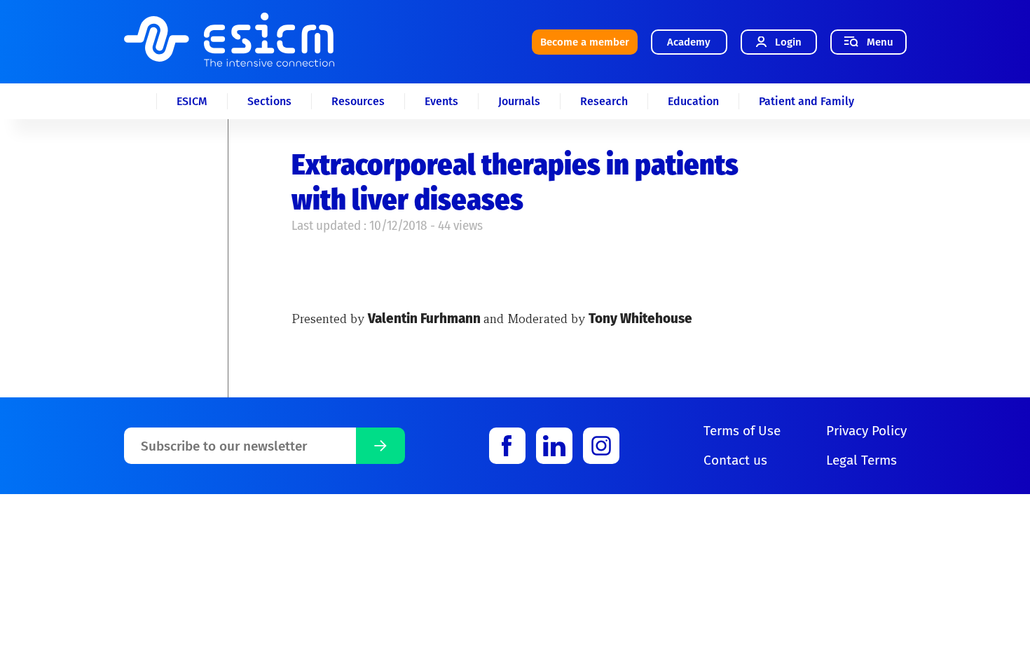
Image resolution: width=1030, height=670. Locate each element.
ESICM (192, 101)
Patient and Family (806, 101)
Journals (519, 101)
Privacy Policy (866, 431)
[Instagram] (601, 446)
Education (693, 101)
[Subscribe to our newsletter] (380, 446)
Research (604, 101)
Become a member (584, 42)
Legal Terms (861, 460)
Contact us (735, 460)
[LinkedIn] (554, 446)
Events (441, 101)
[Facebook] (507, 446)
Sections (269, 101)
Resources (358, 101)
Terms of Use (742, 431)
